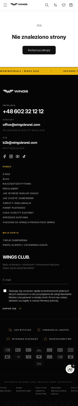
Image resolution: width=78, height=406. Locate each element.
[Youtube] (17, 156)
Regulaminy (11, 188)
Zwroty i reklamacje (17, 203)
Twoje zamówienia (15, 240)
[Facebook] (4, 156)
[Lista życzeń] (64, 5)
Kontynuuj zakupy (39, 50)
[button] (5, 5)
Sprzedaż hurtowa (15, 217)
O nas (6, 174)
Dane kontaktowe (23, 389)
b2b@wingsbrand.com (20, 142)
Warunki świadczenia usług (59, 391)
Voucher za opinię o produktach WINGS (29, 222)
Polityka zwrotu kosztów (41, 391)
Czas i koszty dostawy (18, 212)
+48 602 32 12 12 (23, 111)
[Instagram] (11, 156)
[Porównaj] (55, 5)
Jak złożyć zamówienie (18, 198)
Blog (6, 179)
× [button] (73, 365)
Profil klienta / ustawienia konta (25, 245)
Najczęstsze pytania (17, 183)
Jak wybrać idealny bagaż (20, 193)
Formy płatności (14, 207)
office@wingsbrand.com (21, 125)
